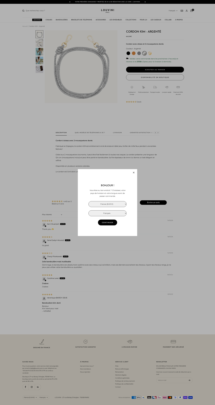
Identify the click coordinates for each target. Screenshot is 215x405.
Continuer (107, 222)
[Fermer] (133, 172)
